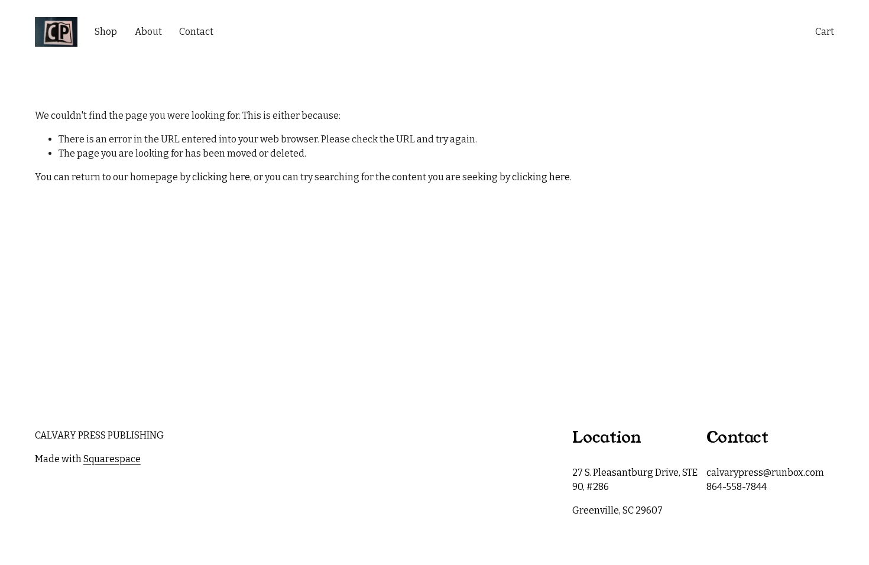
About (148, 31)
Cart (824, 31)
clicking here (221, 177)
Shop (106, 31)
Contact (196, 31)
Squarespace (112, 459)
